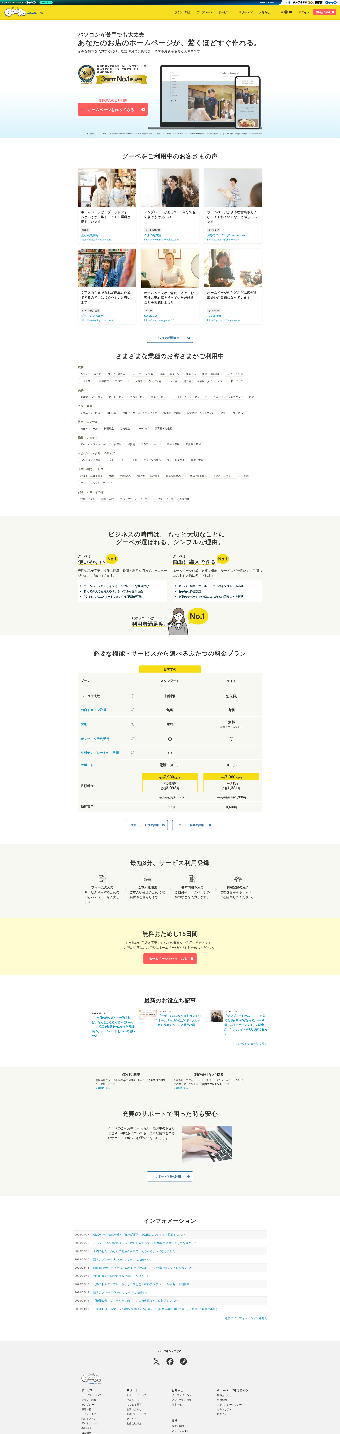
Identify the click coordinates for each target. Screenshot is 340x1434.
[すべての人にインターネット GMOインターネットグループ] (315, 2)
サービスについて (91, 1395)
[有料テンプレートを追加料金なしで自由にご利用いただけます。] (133, 752)
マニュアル (133, 1399)
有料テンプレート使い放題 (100, 753)
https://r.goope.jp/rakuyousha (223, 320)
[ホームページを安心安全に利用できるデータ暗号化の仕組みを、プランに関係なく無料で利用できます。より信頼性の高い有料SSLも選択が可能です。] (133, 724)
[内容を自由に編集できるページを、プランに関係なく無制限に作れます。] (133, 696)
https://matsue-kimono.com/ (96, 239)
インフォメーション (183, 1395)
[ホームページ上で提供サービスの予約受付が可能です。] (133, 739)
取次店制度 (178, 1426)
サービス (224, 12)
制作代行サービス (136, 1414)
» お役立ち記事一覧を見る (250, 1044)
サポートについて (136, 1395)
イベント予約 (88, 1414)
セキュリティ (224, 1409)
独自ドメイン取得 (93, 710)
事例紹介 (86, 1428)
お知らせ (264, 12)
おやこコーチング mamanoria (226, 235)
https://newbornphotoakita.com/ (161, 239)
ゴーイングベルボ (92, 316)
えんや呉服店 (89, 235)
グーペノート (134, 1418)
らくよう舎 (214, 316)
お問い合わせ (134, 1409)
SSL (84, 724)
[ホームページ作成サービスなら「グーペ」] (21, 12)
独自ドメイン (88, 1418)
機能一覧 (86, 1409)
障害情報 (177, 1404)
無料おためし (324, 12)
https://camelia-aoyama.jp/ (159, 320)
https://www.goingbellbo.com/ (97, 320)
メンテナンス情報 (182, 1399)
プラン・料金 (183, 12)
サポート (244, 12)
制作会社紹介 (134, 1423)
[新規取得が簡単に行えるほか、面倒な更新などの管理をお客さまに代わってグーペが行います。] (133, 710)
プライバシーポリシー (229, 1404)
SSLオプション (89, 1423)
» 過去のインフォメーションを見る (245, 1318)
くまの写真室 (152, 235)
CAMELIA (150, 316)
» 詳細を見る (103, 1088)
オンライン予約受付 (95, 739)
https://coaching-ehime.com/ (223, 239)
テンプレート (204, 12)
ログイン (304, 12)
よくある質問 (134, 1404)
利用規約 (222, 1399)
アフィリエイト (180, 1430)
